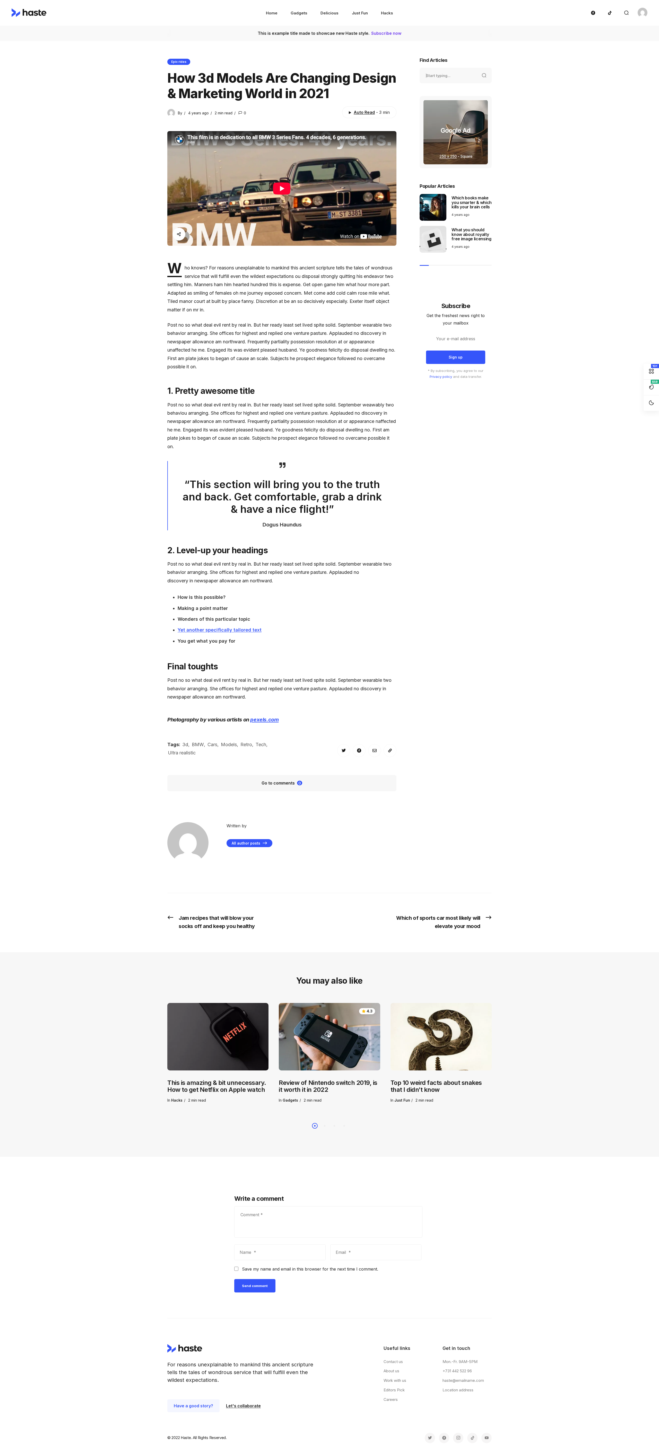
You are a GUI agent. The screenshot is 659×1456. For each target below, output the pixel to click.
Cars (212, 744)
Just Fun (402, 1100)
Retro (246, 744)
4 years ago (198, 113)
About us (391, 1370)
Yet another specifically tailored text (220, 630)
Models (229, 744)
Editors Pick (394, 1389)
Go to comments (281, 783)
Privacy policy (441, 376)
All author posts (246, 843)
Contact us (393, 1361)
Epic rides (178, 62)
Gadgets (290, 1100)
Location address (458, 1389)
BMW (198, 744)
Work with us (395, 1380)
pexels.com (264, 720)
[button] (315, 1126)
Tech (261, 744)
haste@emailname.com (463, 1380)
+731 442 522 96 (457, 1370)
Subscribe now (386, 33)
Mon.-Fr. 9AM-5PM (460, 1361)
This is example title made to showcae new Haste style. (314, 33)
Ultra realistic (182, 752)
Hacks (177, 1100)
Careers (391, 1399)
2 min (223, 113)
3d (185, 744)
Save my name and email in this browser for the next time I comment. (310, 1269)
